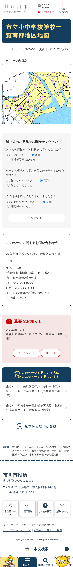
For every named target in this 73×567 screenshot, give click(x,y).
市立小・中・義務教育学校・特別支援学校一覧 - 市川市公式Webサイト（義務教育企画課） (34, 391)
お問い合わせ (62, 511)
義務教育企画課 (50, 253)
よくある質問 (45, 511)
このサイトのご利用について (38, 525)
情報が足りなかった (23, 159)
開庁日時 (28, 511)
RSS (49, 353)
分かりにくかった (22, 185)
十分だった (18, 154)
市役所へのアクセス (11, 512)
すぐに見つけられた (23, 201)
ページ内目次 (18, 60)
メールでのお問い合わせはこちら (28, 292)
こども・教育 (29, 451)
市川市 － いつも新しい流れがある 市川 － (36, 447)
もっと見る (24, 353)
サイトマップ (10, 525)
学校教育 (44, 451)
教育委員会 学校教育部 (21, 253)
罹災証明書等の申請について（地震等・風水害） (34, 336)
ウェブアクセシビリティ (17, 530)
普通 (38, 154)
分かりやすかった (22, 180)
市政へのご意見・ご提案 (48, 530)
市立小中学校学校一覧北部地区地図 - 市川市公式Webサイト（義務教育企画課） (34, 407)
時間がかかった (20, 206)
